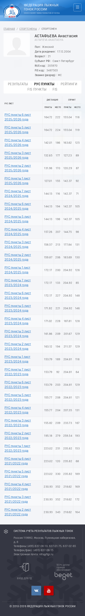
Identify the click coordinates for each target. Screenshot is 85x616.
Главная (9, 29)
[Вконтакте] (36, 590)
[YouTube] (49, 590)
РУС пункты (44, 84)
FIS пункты (36, 90)
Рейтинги (69, 84)
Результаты (18, 84)
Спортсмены (28, 29)
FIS (55, 90)
